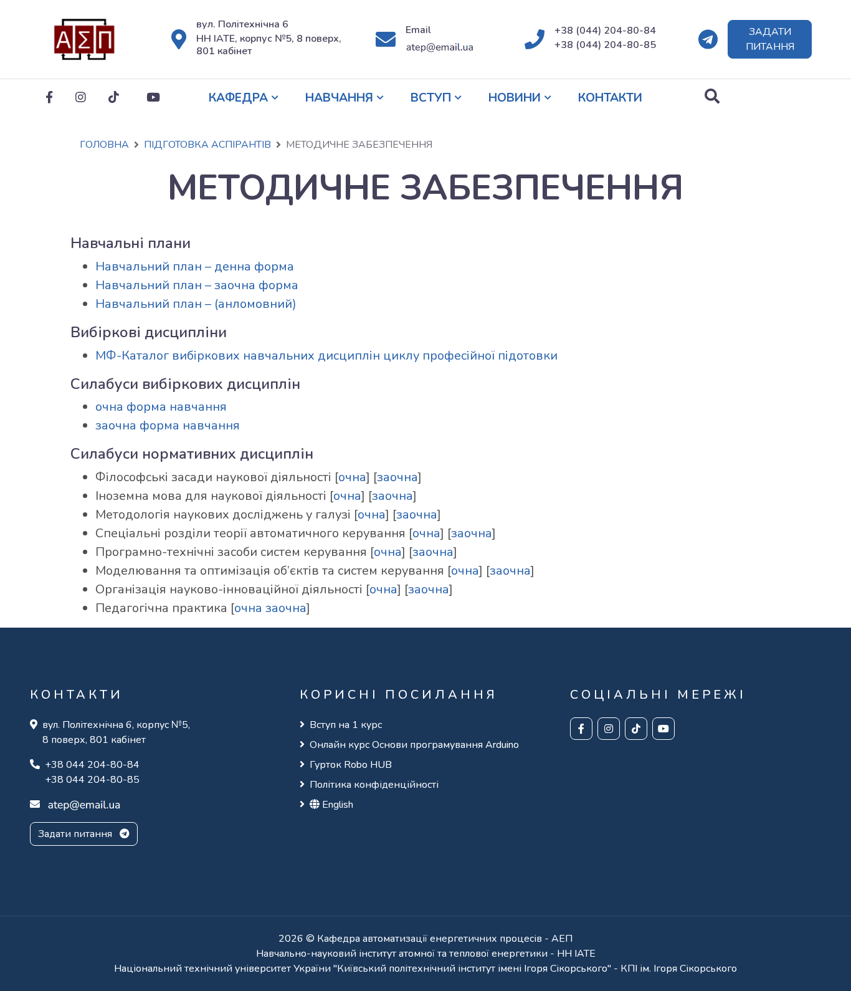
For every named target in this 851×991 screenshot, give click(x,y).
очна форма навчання (161, 406)
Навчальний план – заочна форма (196, 285)
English (336, 804)
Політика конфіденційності (374, 785)
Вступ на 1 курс (346, 725)
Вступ (431, 98)
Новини (514, 98)
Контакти (610, 98)
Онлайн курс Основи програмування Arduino (414, 745)
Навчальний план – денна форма (194, 266)
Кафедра (238, 98)
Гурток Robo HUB (351, 765)
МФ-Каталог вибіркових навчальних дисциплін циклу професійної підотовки (326, 355)
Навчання (339, 98)
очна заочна (270, 608)
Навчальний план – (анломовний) (196, 303)
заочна (397, 477)
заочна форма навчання (167, 425)
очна (352, 477)
